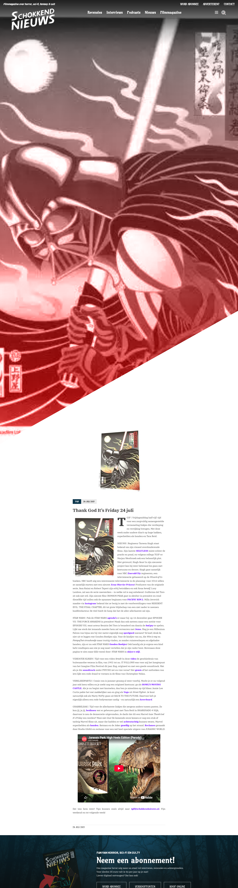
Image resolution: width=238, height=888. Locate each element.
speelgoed (128, 633)
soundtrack (89, 670)
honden (94, 725)
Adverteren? (211, 4)
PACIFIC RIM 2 (135, 599)
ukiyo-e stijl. (133, 651)
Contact (229, 4)
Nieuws (150, 12)
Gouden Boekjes (118, 644)
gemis (138, 670)
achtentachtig (131, 721)
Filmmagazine (170, 12)
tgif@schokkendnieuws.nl (145, 808)
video (133, 658)
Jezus (138, 629)
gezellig (125, 725)
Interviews (114, 12)
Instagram (90, 603)
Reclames (150, 725)
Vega (126, 692)
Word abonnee (189, 4)
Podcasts (133, 12)
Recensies (95, 12)
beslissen (91, 710)
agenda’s (112, 617)
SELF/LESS (142, 550)
